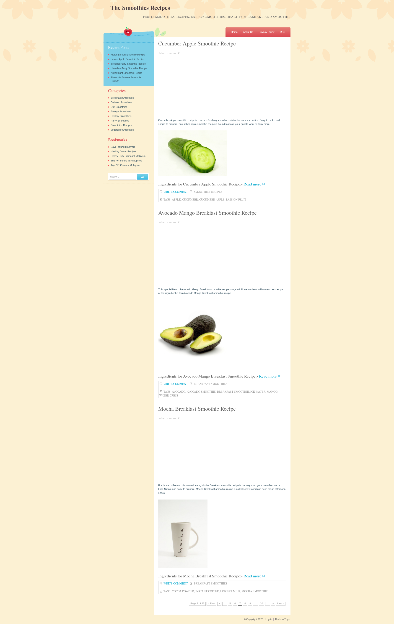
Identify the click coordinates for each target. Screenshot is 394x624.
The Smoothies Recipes (140, 8)
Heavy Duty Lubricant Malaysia (128, 156)
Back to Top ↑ (282, 619)
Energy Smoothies (121, 111)
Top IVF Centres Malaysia (125, 165)
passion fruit (236, 199)
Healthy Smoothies (121, 116)
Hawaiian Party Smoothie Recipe (129, 68)
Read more (252, 184)
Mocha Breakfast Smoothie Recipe (197, 408)
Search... (115, 176)
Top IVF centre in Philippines (126, 160)
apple (176, 199)
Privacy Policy (267, 32)
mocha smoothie (255, 591)
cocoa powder (183, 591)
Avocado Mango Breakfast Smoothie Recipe (207, 212)
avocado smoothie (201, 391)
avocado (178, 391)
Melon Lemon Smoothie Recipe (128, 54)
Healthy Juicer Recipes (124, 151)
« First (211, 603)
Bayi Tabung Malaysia (123, 146)
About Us (248, 32)
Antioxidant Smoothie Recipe (126, 72)
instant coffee (207, 591)
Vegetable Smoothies (122, 129)
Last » (280, 603)
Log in (268, 619)
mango (272, 391)
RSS (282, 32)
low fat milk (230, 591)
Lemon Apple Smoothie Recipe (127, 59)
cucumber (190, 199)
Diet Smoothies (119, 107)
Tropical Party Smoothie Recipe (128, 63)
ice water (257, 391)
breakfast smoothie (233, 391)
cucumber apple (212, 199)
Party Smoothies (120, 120)
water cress (168, 395)
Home (234, 32)
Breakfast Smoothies (210, 384)
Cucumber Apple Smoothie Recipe (197, 43)
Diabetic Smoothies (121, 102)
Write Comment (175, 191)
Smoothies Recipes (208, 191)
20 (261, 603)
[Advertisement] (196, 86)
